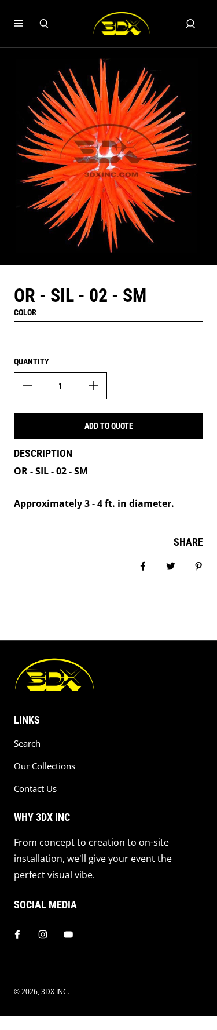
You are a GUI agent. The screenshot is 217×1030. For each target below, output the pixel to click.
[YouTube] (68, 934)
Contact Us (35, 789)
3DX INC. (55, 991)
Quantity (31, 361)
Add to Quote (108, 425)
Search (27, 743)
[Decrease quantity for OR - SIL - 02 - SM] (27, 386)
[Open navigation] (26, 23)
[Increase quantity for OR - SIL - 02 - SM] (93, 386)
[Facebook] (17, 934)
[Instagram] (43, 934)
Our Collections (44, 766)
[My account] (190, 23)
